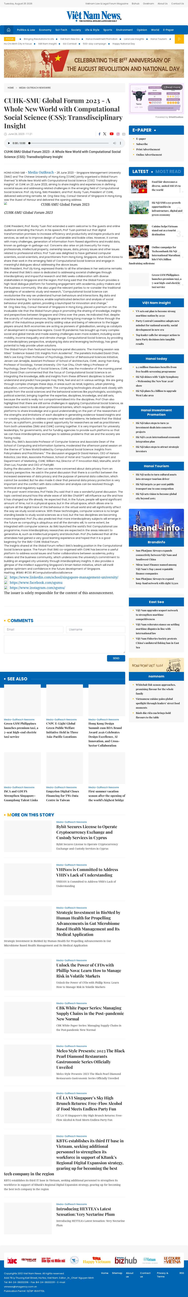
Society (76, 30)
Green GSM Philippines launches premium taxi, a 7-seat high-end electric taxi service (21, 729)
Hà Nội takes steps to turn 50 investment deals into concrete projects (154, 427)
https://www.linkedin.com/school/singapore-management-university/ (64, 577)
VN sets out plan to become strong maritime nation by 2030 (156, 313)
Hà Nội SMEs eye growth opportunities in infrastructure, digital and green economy (167, 208)
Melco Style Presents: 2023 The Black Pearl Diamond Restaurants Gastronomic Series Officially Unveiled (90, 1059)
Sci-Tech (61, 30)
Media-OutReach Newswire (35, 87)
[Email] (123, 134)
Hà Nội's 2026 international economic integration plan (158, 439)
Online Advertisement (149, 154)
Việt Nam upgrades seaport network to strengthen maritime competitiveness (157, 615)
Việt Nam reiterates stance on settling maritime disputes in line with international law (158, 629)
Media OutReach (41, 172)
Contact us (145, 1274)
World (155, 30)
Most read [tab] (168, 171)
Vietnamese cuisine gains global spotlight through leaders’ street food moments (158, 703)
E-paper (142, 130)
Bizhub (135, 3)
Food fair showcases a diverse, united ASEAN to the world (166, 186)
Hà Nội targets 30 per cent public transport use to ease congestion (155, 486)
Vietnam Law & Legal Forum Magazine (106, 3)
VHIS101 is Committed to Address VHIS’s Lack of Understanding (87, 872)
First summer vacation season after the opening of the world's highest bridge (106, 795)
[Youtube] (111, 134)
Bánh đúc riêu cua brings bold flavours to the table (153, 715)
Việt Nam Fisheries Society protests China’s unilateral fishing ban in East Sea (157, 643)
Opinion (142, 30)
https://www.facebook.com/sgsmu (36, 582)
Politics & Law (26, 30)
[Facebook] (99, 134)
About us (129, 1274)
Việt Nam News (94, 16)
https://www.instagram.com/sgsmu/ (37, 587)
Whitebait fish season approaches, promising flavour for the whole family (156, 689)
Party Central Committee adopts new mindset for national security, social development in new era (157, 325)
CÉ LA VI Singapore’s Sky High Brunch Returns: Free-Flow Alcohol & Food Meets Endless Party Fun (89, 1103)
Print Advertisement (148, 149)
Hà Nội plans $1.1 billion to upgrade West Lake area (156, 393)
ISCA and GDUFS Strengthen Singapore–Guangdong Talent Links (21, 795)
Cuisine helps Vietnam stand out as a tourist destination (165, 230)
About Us (163, 3)
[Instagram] (118, 134)
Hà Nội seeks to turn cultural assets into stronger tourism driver (156, 477)
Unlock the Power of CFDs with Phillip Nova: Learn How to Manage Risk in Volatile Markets (88, 970)
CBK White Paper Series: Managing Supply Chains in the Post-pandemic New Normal (90, 1013)
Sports (107, 30)
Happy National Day (124, 43)
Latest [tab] (141, 171)
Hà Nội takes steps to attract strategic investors (157, 449)
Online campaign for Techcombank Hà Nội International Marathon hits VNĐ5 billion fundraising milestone (154, 255)
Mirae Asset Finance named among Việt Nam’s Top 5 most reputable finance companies (156, 569)
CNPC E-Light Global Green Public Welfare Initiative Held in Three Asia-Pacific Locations (62, 729)
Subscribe (142, 144)
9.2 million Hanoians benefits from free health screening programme (156, 369)
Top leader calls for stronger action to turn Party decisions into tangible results (158, 339)
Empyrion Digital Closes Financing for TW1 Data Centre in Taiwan (62, 795)
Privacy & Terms (162, 1274)
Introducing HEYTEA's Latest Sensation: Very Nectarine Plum (85, 1211)
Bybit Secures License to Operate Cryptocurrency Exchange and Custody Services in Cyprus (86, 832)
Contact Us (177, 3)
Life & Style (92, 30)
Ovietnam (148, 3)
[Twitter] (104, 134)
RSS (182, 1273)
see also (17, 679)
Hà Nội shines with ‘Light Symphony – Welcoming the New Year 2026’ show (157, 381)
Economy (45, 30)
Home (11, 87)
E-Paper (168, 30)
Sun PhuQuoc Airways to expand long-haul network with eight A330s (157, 581)
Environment (124, 30)
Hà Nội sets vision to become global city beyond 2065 (156, 496)
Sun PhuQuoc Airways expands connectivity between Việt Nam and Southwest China (156, 555)
